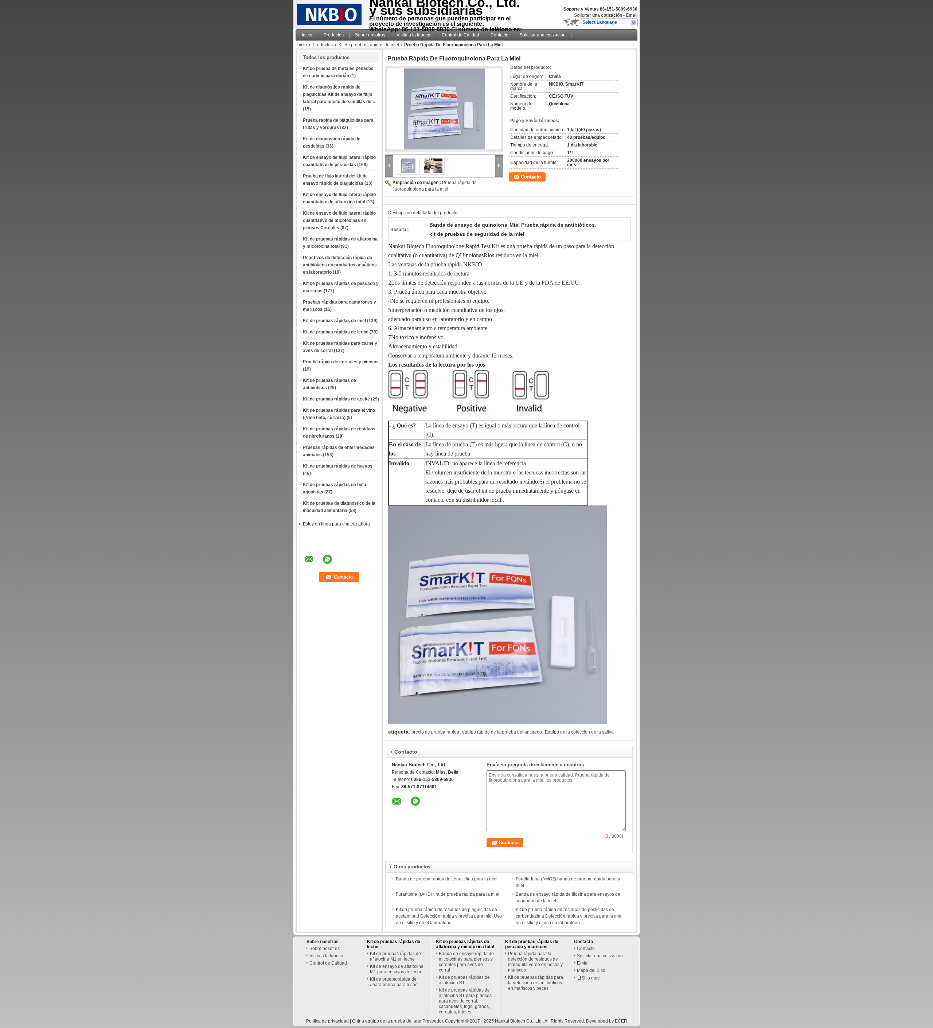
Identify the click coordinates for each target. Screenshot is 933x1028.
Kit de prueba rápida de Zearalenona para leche (394, 982)
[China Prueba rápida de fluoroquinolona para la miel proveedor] (444, 109)
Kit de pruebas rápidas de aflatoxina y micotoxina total (465, 944)
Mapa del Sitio (591, 970)
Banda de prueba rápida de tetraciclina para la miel (446, 879)
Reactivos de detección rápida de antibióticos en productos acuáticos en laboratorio (340, 265)
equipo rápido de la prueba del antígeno (502, 732)
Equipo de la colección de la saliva (579, 732)
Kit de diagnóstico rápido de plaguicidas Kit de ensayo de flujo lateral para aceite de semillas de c (339, 94)
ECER (621, 1021)
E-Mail (583, 963)
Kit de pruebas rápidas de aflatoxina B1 (464, 980)
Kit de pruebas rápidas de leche (335, 332)
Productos (334, 35)
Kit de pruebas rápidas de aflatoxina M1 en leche (395, 956)
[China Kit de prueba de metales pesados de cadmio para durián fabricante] (330, 13)
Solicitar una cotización (598, 15)
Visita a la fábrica (413, 35)
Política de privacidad (327, 1021)
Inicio (307, 35)
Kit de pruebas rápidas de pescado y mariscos (531, 944)
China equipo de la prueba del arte (386, 1021)
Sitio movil (591, 978)
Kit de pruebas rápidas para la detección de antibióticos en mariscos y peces (535, 983)
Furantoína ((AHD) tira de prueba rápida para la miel (447, 894)
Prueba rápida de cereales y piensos (341, 361)
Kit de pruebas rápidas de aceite (336, 399)
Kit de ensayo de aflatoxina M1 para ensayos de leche (396, 969)
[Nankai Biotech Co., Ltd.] (634, 22)
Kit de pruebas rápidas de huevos (337, 466)
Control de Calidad (460, 35)
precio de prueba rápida (435, 732)
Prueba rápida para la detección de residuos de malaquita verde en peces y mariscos (535, 962)
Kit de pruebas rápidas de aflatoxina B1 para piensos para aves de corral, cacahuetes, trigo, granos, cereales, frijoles (465, 1001)
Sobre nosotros (370, 35)
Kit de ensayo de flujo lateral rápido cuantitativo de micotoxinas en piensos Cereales (339, 220)
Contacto (499, 35)
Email (631, 15)
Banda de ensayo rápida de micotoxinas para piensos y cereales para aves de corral (466, 962)
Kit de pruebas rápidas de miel (369, 44)
